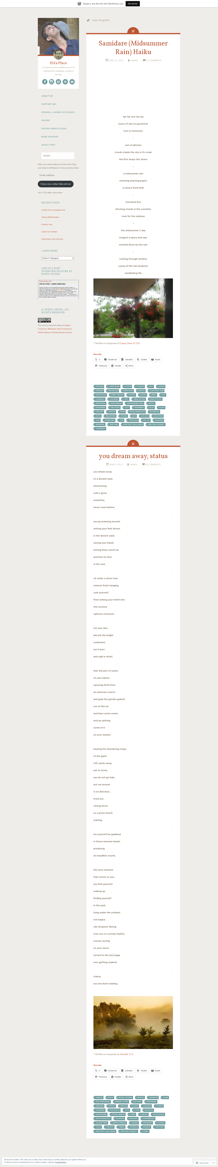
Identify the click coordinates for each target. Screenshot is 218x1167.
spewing (147, 1123)
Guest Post (48, 145)
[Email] (72, 81)
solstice (158, 416)
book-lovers (125, 1097)
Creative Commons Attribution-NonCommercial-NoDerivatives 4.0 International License (55, 329)
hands (159, 1106)
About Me (47, 96)
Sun (98, 420)
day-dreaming (103, 1101)
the (121, 420)
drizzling (113, 391)
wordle (134, 1127)
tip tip (146, 420)
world (146, 1127)
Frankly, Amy (46, 224)
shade (124, 416)
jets (127, 1110)
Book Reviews (49, 137)
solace (145, 416)
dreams (100, 1106)
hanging (100, 1110)
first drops (117, 395)
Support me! (48, 104)
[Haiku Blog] (58, 81)
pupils (112, 412)
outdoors (101, 1114)
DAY (151, 386)
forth (112, 1106)
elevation (101, 395)
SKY (134, 416)
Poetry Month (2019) (53, 128)
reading (133, 1118)
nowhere (100, 407)
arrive (99, 1097)
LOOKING (114, 399)
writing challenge (133, 424)
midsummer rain (135, 403)
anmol (134, 60)
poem (161, 407)
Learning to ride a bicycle (52, 239)
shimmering (149, 1118)
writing (114, 424)
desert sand (121, 1101)
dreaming (151, 1101)
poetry (99, 412)
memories (100, 403)
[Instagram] (51, 81)
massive (149, 1110)
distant (137, 1101)
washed (159, 420)
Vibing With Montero (50, 217)
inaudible (115, 1110)
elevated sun (157, 391)
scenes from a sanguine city (53, 210)
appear (99, 386)
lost (126, 399)
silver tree (101, 1123)
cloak (128, 386)
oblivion (115, 407)
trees (122, 1127)
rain (122, 412)
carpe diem (114, 386)
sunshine (109, 420)
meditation (156, 399)
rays (98, 416)
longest (100, 399)
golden (147, 1106)
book (110, 1097)
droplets (128, 391)
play (151, 407)
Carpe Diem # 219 (130, 343)
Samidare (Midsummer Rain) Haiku (133, 48)
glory (132, 395)
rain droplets (137, 412)
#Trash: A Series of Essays (58, 112)
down (161, 386)
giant (135, 1106)
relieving (111, 416)
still (98, 1127)
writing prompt (156, 424)
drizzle (99, 391)
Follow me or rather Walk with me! (56, 184)
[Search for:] (56, 155)
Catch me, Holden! (49, 231)
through (133, 420)
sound (134, 1123)
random (120, 1118)
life (163, 395)
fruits (123, 1106)
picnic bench (118, 1114)
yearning (100, 428)
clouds (140, 386)
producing (158, 1114)
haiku (143, 395)
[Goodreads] (65, 81)
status (160, 1123)
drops (141, 391)
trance (110, 1127)
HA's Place (58, 63)
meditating (139, 399)
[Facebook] (44, 81)
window (100, 424)
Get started (132, 4)
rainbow (154, 412)
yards (146, 1131)
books (140, 1097)
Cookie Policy (60, 1162)
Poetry (45, 120)
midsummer (116, 403)
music (152, 403)
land (137, 1110)
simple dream (119, 1123)
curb (165, 1097)
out (127, 407)
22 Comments (153, 60)
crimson (153, 1097)
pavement (139, 407)
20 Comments (153, 464)
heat (154, 395)
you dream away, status (133, 456)
